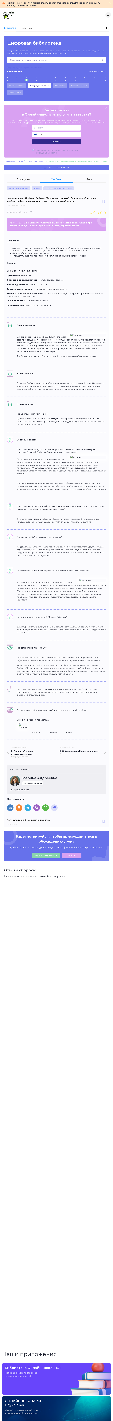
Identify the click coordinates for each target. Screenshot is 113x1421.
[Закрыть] (109, 3)
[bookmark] (103, 201)
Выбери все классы (97, 71)
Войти (71, 855)
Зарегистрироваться (46, 855)
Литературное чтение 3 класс (59, 188)
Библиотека (10, 28)
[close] (106, 108)
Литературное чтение (39, 86)
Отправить (56, 141)
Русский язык (15, 92)
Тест (89, 179)
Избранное (27, 28)
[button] (36, 134)
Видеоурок (23, 179)
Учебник (56, 179)
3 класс (37, 188)
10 (95, 78)
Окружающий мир (79, 86)
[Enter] (106, 28)
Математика (60, 86)
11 (105, 78)
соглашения (61, 150)
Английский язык (16, 86)
